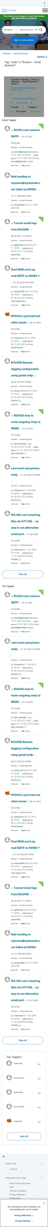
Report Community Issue (20, 1183)
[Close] (44, 1203)
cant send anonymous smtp (25, 474)
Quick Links (10, 1164)
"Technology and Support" (24, 99)
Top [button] (3, 1156)
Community (21, 103)
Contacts (13, 1169)
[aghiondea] (15, 1095)
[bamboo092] (16, 1110)
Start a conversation (24, 40)
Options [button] (41, 57)
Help (11, 1187)
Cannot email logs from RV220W (24, 229)
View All (23, 574)
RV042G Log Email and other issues (26, 322)
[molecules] (15, 1066)
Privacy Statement (22, 1215)
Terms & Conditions (18, 1191)
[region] (24, 1213)
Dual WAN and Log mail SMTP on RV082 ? (25, 276)
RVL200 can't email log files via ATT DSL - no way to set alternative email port (25, 528)
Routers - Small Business (15, 54)
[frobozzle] (15, 1124)
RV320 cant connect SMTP (25, 136)
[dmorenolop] (16, 1081)
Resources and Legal (15, 1178)
